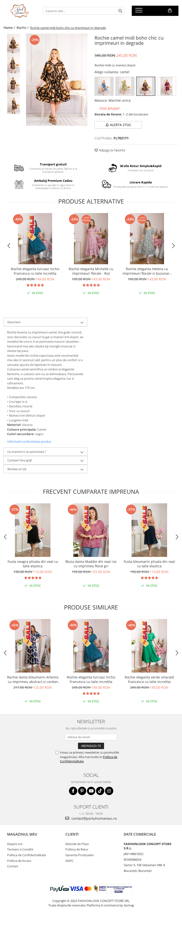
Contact (12, 866)
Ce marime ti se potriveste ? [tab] (26, 452)
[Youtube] (91, 791)
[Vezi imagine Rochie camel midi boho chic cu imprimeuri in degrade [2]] (13, 84)
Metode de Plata (77, 844)
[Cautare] (120, 11)
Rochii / (23, 27)
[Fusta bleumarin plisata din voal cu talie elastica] (149, 530)
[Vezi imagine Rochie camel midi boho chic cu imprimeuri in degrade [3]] (13, 104)
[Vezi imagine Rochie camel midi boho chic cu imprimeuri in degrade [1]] (13, 64)
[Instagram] (109, 791)
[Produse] (139, 11)
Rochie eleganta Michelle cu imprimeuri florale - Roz (91, 271)
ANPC (69, 861)
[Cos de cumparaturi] (170, 10)
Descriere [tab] (13, 322)
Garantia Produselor (79, 855)
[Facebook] (73, 791)
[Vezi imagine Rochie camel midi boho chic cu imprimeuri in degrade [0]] (13, 44)
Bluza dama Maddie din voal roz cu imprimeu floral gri (91, 563)
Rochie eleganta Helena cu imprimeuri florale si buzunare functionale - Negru (147, 271)
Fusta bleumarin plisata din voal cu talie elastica (149, 563)
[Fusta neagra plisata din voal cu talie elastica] (32, 530)
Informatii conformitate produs (29, 441)
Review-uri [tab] (16, 469)
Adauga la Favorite (111, 150)
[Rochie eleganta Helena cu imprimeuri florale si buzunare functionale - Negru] (147, 238)
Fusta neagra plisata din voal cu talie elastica (33, 563)
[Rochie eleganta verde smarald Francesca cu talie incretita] (149, 646)
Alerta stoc (120, 125)
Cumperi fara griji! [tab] (19, 460)
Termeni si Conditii (20, 849)
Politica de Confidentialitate (26, 855)
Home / (10, 27)
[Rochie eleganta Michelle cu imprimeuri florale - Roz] (91, 238)
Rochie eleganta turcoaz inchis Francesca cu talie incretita (35, 271)
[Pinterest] (82, 791)
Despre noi (14, 844)
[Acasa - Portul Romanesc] (20, 11)
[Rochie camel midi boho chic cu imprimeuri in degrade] (56, 80)
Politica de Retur (76, 849)
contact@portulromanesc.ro (93, 818)
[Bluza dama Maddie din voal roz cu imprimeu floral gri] (91, 530)
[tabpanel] (56, 80)
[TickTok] (100, 791)
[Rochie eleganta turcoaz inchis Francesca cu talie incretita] (35, 238)
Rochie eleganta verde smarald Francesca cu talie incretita (149, 679)
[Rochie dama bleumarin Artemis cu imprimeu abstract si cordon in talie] (32, 646)
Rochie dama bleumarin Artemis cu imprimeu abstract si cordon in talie (33, 679)
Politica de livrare (19, 861)
